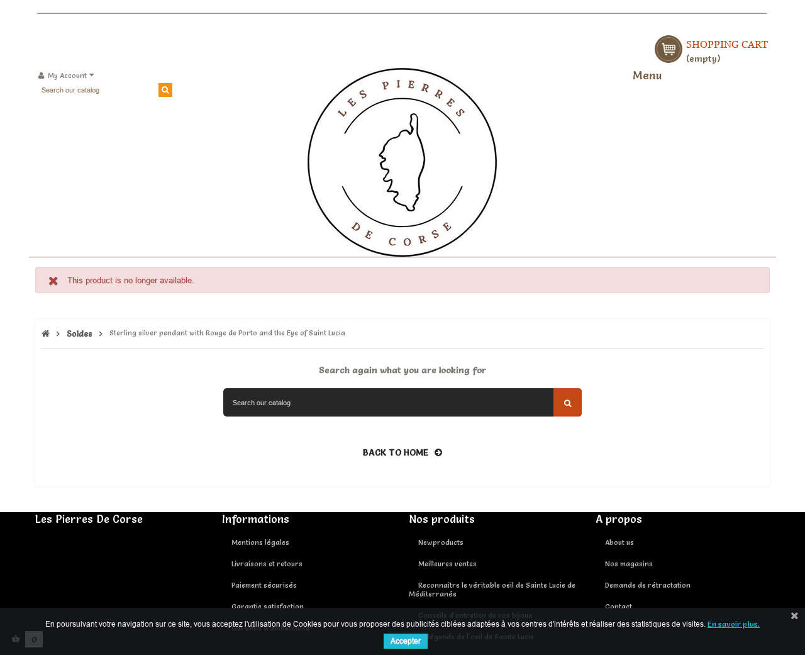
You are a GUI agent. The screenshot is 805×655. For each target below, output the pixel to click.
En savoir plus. (734, 624)
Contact (618, 606)
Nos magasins (629, 563)
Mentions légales (260, 542)
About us (619, 542)
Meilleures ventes (447, 563)
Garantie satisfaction (267, 606)
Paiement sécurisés (264, 585)
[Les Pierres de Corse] (402, 160)
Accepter (406, 641)
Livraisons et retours (267, 563)
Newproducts (441, 542)
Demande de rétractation (648, 585)
